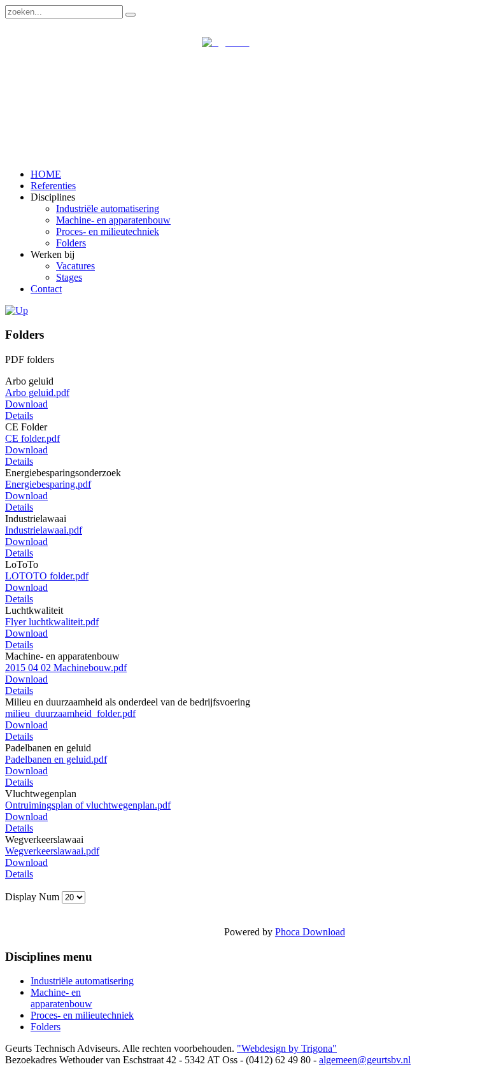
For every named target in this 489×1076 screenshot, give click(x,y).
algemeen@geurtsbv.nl (365, 1059)
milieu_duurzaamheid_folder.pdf (70, 713)
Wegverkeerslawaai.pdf (52, 851)
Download (26, 404)
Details (19, 415)
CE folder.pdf (32, 438)
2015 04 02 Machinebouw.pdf (66, 667)
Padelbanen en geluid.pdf (56, 759)
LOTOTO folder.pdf (47, 575)
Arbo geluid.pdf (37, 392)
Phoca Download (310, 931)
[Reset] (130, 15)
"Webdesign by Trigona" (287, 1048)
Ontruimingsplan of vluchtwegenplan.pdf (88, 805)
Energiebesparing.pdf (48, 484)
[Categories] (16, 310)
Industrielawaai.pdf (43, 530)
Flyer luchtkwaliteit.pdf (52, 621)
